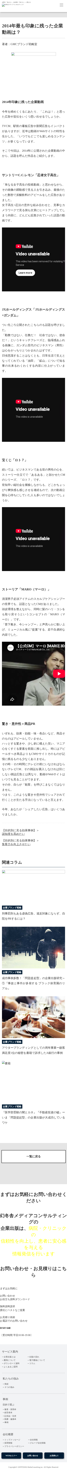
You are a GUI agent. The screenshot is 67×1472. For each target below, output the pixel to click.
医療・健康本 (10, 1419)
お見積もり (54, 1456)
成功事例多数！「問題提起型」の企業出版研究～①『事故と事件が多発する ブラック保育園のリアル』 (33, 983)
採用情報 (8, 1443)
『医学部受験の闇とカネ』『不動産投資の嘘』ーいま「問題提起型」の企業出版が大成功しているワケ (33, 1117)
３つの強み (9, 1387)
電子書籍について (37, 1360)
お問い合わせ (32, 1456)
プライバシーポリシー (14, 1446)
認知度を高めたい (13, 833)
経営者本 (8, 1412)
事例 (6, 1422)
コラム (32, 1363)
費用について (10, 1360)
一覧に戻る (33, 1156)
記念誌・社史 (10, 1416)
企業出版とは (10, 1357)
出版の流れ (34, 1357)
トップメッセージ (12, 1440)
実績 (6, 1384)
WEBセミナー (11, 1456)
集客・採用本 (10, 1409)
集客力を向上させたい (16, 844)
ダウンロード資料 (11, 1363)
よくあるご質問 (11, 1367)
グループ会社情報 (38, 1443)
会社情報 (34, 1440)
